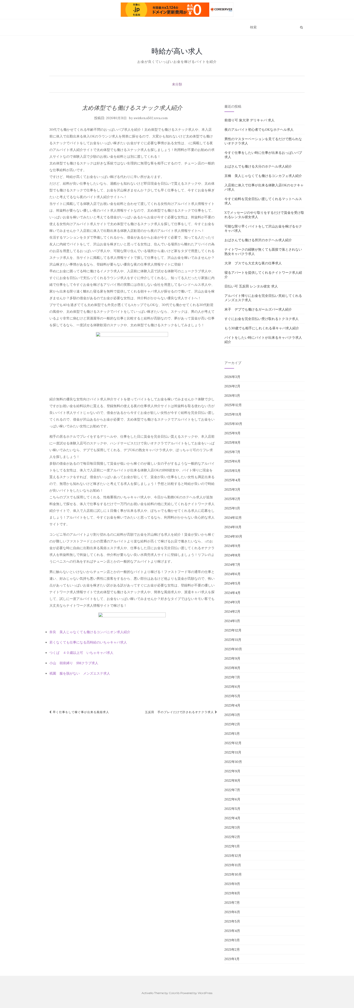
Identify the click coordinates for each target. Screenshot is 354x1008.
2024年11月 (233, 527)
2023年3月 (232, 715)
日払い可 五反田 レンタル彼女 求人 (251, 286)
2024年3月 (232, 602)
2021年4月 (232, 931)
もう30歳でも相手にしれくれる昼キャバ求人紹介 (261, 328)
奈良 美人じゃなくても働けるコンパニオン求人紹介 (89, 632)
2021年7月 (232, 902)
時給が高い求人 (177, 51)
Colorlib (174, 993)
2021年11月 (232, 865)
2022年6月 (232, 799)
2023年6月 (232, 686)
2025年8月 (232, 442)
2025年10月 (233, 424)
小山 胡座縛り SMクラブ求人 (73, 663)
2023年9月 (232, 658)
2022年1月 (232, 846)
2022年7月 (232, 790)
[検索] (301, 27)
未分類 (177, 84)
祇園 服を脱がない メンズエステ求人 (79, 673)
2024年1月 (232, 621)
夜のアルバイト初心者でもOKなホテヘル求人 (259, 129)
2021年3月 (232, 940)
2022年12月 (233, 743)
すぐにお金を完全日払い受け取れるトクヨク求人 (261, 319)
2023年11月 (232, 639)
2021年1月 (232, 959)
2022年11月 (232, 752)
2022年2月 (232, 837)
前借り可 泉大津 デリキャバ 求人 (249, 120)
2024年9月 (232, 546)
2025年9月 (232, 433)
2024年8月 (232, 555)
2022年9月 (232, 771)
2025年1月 (232, 508)
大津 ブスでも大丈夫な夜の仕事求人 (253, 263)
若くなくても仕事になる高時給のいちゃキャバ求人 (88, 642)
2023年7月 (232, 677)
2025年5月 (232, 470)
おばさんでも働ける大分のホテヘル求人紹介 (258, 166)
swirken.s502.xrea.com (151, 118)
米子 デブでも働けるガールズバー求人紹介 (258, 309)
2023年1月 (232, 733)
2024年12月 (233, 517)
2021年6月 (232, 912)
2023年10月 (233, 649)
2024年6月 (232, 574)
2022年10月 (233, 762)
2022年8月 (232, 780)
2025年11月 (233, 414)
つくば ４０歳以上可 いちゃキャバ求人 (81, 652)
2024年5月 (232, 583)
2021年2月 (232, 949)
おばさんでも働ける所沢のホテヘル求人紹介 (258, 240)
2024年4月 (232, 593)
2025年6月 (232, 461)
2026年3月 (232, 377)
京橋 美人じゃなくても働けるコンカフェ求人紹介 (263, 176)
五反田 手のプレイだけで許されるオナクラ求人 (180, 712)
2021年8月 (232, 893)
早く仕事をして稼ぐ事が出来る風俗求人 (80, 712)
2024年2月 (232, 611)
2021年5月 (232, 921)
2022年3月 (232, 827)
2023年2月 (232, 724)
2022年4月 (232, 818)
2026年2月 (232, 386)
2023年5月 (232, 696)
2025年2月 (232, 499)
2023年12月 (233, 630)
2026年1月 (232, 395)
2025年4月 (232, 480)
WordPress (205, 993)
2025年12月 (233, 405)
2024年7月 (232, 564)
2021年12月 (232, 855)
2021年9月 (232, 884)
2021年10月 (233, 874)
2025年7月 (232, 452)
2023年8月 (232, 668)
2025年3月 (232, 489)
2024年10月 (233, 536)
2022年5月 (232, 808)
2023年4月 (232, 705)
